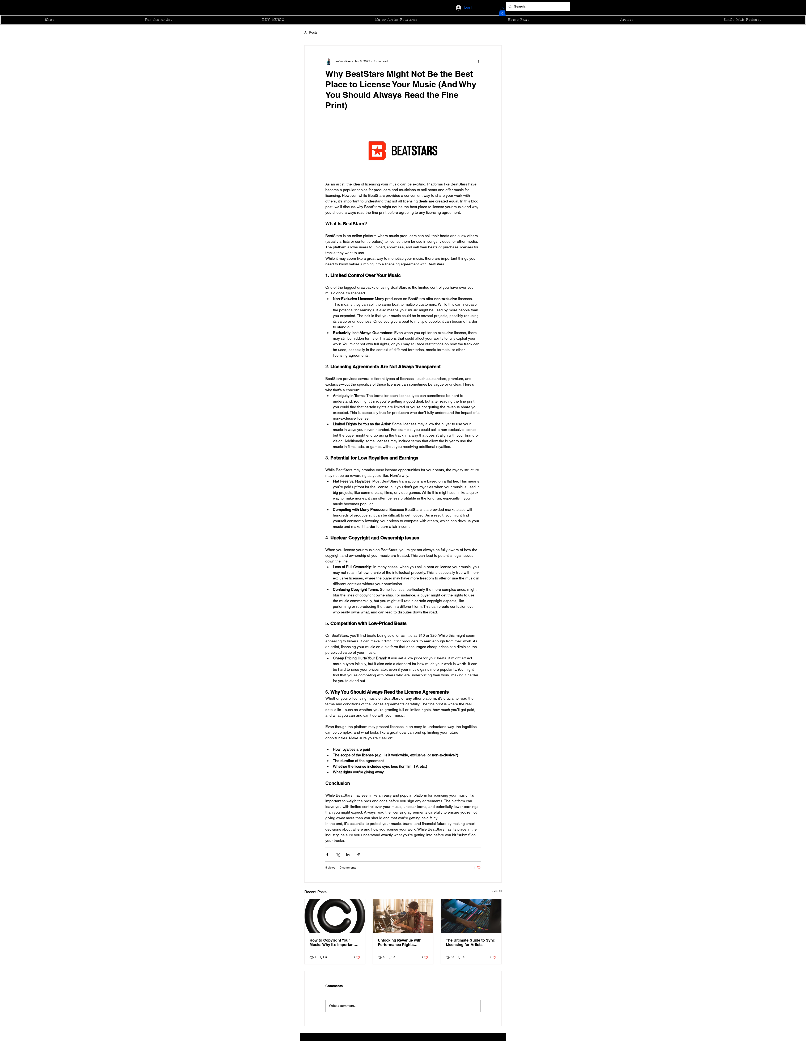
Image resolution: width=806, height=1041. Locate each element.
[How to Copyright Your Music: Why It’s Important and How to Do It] (335, 916)
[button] (502, 12)
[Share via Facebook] (327, 855)
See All (497, 891)
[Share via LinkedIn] (348, 855)
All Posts (310, 32)
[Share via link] (358, 855)
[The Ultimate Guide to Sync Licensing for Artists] (471, 916)
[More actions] (478, 61)
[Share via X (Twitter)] (338, 855)
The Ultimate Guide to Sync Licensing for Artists (470, 942)
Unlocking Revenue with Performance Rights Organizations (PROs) (399, 942)
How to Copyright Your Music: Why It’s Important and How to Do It (332, 942)
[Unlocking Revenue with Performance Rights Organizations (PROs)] (403, 916)
